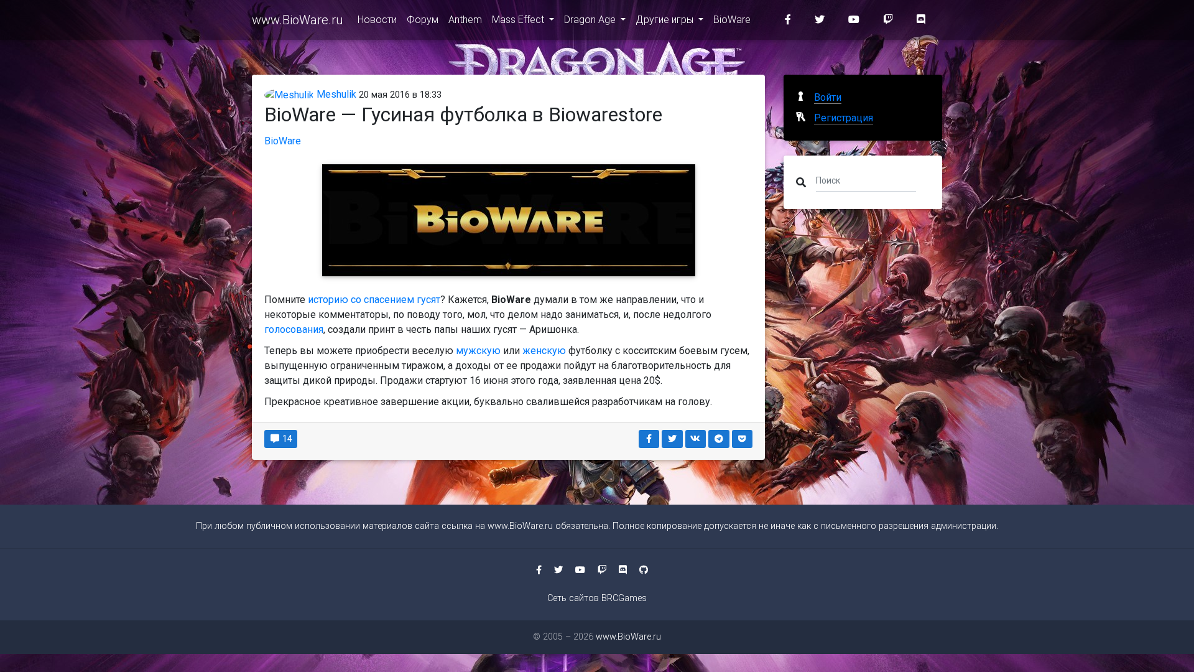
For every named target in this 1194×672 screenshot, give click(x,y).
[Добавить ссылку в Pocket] (742, 439)
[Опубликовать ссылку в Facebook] (649, 439)
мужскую (478, 351)
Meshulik (335, 94)
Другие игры (666, 20)
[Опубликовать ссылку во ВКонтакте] (695, 439)
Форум (422, 20)
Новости (377, 20)
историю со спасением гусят (374, 300)
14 (286, 439)
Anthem (465, 20)
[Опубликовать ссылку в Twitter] (672, 439)
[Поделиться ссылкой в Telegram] (718, 439)
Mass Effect (519, 20)
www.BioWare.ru (297, 19)
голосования (293, 329)
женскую (545, 351)
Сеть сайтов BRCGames (597, 598)
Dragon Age (591, 20)
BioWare (732, 20)
